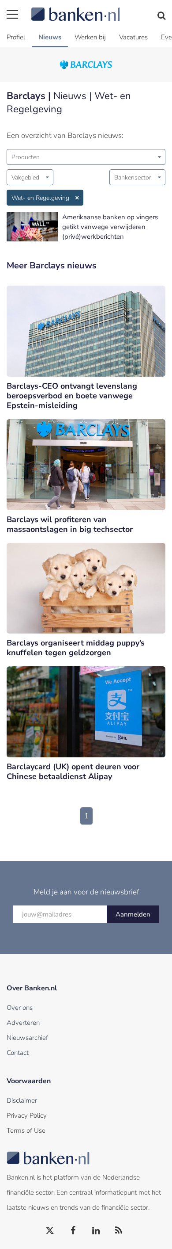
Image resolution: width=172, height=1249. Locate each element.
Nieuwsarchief (27, 1037)
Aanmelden (133, 914)
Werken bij (90, 37)
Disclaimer (22, 1100)
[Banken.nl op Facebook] (73, 1231)
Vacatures (133, 37)
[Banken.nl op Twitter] (50, 1231)
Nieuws (49, 37)
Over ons (20, 1007)
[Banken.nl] (98, 9)
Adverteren (23, 1022)
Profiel (16, 37)
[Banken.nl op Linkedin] (96, 1231)
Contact (18, 1052)
